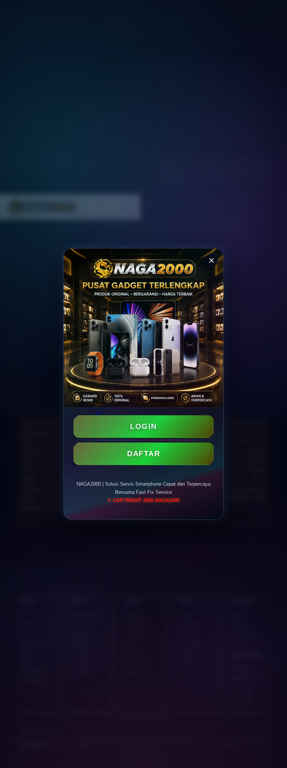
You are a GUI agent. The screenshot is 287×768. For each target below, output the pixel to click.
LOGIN (143, 426)
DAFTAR (143, 453)
